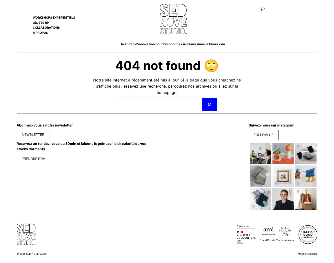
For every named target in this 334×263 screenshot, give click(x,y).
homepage (166, 92)
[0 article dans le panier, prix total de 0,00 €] (262, 9)
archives (203, 86)
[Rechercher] (209, 104)
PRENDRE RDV (33, 159)
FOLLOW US (264, 135)
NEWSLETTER (33, 134)
